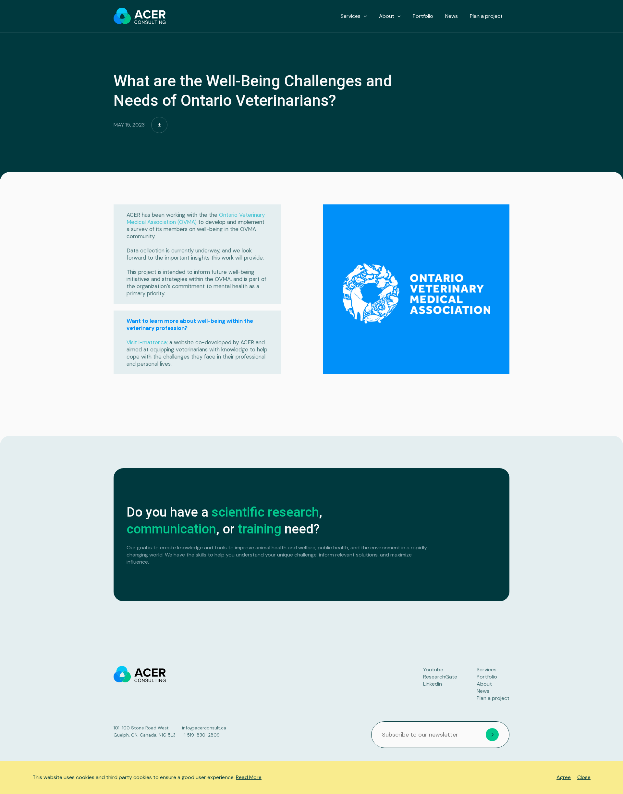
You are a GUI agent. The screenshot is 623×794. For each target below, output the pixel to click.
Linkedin (432, 683)
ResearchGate (440, 676)
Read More (249, 777)
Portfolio (423, 16)
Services (350, 16)
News (451, 16)
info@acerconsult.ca (204, 728)
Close (584, 777)
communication (171, 529)
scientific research (265, 512)
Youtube (433, 669)
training (259, 529)
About (386, 16)
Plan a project (486, 16)
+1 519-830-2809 (201, 735)
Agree (563, 777)
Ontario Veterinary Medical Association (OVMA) (196, 218)
